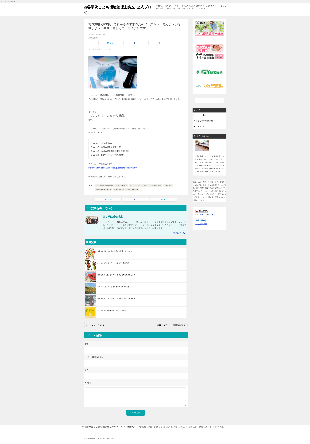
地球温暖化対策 (119, 189)
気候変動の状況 (132, 189)
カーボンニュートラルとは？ (95, 325)
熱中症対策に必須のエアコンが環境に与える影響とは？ (116, 275)
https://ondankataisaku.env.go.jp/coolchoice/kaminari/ (112, 168)
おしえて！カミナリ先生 (138, 185)
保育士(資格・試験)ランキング (205, 214)
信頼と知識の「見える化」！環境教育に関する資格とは (116, 299)
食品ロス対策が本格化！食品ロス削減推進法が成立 (114, 251)
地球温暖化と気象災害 (103, 189)
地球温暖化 (168, 185)
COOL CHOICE (121, 185)
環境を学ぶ (93, 38)
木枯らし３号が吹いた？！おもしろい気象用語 (113, 263)
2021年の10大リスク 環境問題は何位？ (171, 325)
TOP (103, 427)
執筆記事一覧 (179, 233)
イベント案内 (201, 115)
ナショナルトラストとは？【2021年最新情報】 (113, 287)
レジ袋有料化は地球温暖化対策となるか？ (111, 310)
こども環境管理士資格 (204, 121)
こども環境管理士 (155, 185)
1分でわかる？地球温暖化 (105, 185)
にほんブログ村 (201, 224)
